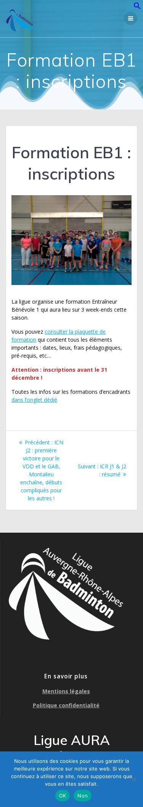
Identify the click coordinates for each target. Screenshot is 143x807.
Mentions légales (66, 691)
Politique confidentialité (66, 705)
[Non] (133, 779)
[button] (137, 7)
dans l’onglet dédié (34, 399)
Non (82, 796)
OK (62, 796)
